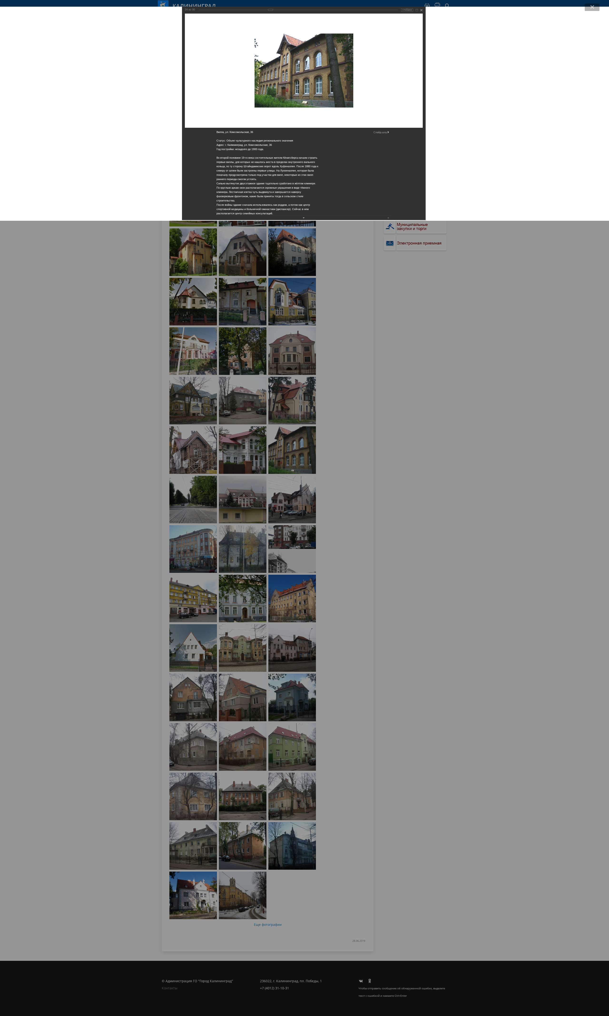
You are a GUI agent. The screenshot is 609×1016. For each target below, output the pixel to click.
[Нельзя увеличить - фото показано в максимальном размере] (416, 10)
